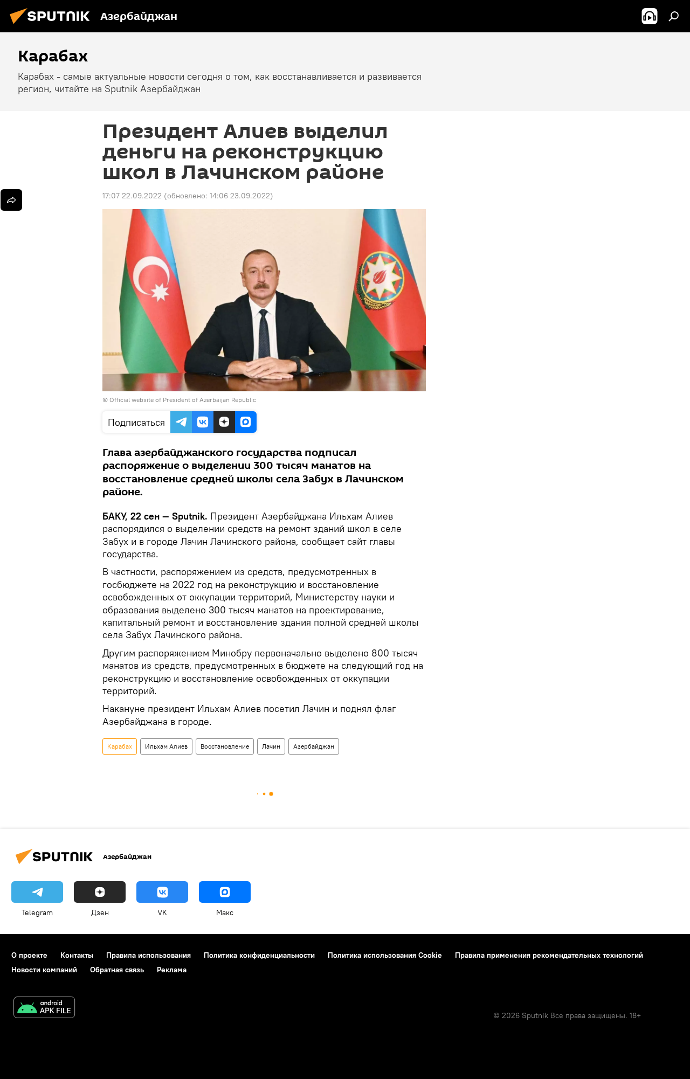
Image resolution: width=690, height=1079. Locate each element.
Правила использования (148, 955)
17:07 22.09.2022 (132, 195)
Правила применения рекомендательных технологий (549, 955)
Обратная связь (117, 969)
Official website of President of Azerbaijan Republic (182, 400)
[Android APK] (44, 1009)
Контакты (76, 955)
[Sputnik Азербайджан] (52, 25)
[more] (11, 200)
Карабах (119, 746)
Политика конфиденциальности (259, 955)
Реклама (172, 969)
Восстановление (225, 746)
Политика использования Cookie (385, 955)
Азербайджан (313, 746)
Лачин (271, 746)
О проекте (29, 955)
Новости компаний (44, 969)
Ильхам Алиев (166, 746)
